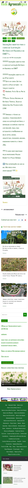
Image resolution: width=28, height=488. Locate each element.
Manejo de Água (18, 451)
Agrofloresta (6, 423)
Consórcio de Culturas (14, 439)
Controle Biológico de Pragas (9, 441)
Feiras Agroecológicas (22, 446)
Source (5, 202)
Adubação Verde (12, 405)
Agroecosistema (20, 420)
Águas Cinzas (13, 423)
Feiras (14, 446)
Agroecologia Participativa (10, 420)
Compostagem (24, 433)
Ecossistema (9, 444)
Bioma (4, 428)
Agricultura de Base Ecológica (9, 410)
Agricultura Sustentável (9, 415)
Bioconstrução (21, 426)
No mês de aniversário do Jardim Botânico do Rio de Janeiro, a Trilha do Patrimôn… (13, 248)
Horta (22, 449)
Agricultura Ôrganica (8, 413)
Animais (19, 423)
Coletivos (3, 433)
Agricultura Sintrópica (19, 413)
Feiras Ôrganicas (8, 449)
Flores (9, 40)
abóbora (4, 334)
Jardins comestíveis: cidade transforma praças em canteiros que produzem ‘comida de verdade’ (13, 301)
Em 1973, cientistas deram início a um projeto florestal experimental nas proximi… (19, 480)
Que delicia (5, 356)
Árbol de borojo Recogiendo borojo (13, 351)
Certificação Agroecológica (19, 428)
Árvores (4, 38)
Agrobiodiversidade (10, 418)
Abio (6, 405)
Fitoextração (16, 449)
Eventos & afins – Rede (6, 446)
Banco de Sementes (13, 426)
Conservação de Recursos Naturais (17, 436)
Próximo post (19, 214)
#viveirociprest (9, 209)
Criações (19, 441)
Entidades (13, 38)
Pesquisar (25, 314)
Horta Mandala (9, 451)
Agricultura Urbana (20, 415)
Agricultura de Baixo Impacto (14, 407)
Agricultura (20, 405)
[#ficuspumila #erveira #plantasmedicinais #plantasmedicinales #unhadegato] (8, 465)
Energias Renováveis (17, 444)
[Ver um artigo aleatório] (25, 2)
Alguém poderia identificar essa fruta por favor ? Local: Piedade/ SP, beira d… (14, 275)
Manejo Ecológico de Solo (14, 454)
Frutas (13, 40)
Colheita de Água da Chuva (13, 433)
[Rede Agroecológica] (3, 2)
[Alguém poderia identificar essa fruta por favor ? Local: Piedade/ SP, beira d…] (14, 259)
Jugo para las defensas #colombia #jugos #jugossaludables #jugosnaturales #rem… (12, 343)
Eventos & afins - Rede (20, 38)
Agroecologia (19, 418)
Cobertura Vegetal (19, 431)
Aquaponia (5, 426)
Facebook (4, 40)
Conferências (5, 436)
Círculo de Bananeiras (9, 431)
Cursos (9, 38)
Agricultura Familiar (21, 410)
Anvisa (23, 423)
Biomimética (9, 428)
